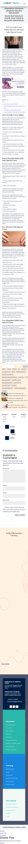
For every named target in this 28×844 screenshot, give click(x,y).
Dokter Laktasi (10, 784)
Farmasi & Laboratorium (13, 743)
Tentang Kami (10, 769)
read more (6, 576)
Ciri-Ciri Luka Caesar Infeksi (10, 104)
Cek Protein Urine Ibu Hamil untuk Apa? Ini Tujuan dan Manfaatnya (14, 643)
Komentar (6, 468)
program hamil (17, 382)
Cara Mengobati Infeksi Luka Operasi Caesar (14, 112)
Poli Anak (9, 728)
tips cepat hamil (6, 385)
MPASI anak (21, 377)
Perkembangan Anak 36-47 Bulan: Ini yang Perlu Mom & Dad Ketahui (12, 562)
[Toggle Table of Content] (3, 102)
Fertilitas (9, 737)
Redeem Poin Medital (12, 807)
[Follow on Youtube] (7, 438)
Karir (7, 816)
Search (25, 366)
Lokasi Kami (9, 775)
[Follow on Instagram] (12, 431)
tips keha (14, 385)
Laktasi (13, 372)
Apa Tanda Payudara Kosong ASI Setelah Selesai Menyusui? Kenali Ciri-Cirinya (13, 602)
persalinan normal (16, 380)
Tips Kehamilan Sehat (7, 388)
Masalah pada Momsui (7, 374)
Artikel (4, 416)
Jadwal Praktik (10, 810)
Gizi (19, 369)
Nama (5, 485)
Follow (12, 427)
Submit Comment (20, 515)
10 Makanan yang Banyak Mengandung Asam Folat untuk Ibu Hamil (17, 400)
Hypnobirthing (10, 746)
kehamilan (23, 369)
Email (5, 493)
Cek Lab (9, 369)
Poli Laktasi (9, 731)
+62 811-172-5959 (12, 699)
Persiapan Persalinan (7, 382)
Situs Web (6, 500)
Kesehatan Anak (6, 372)
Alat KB (4, 369)
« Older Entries (5, 664)
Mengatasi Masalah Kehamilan (9, 377)
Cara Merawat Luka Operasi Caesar (12, 110)
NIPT (26, 377)
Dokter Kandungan (12, 778)
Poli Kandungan (11, 725)
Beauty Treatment (11, 749)
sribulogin (6, 564)
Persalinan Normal (11, 740)
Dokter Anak (10, 781)
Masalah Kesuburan (21, 372)
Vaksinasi (4, 391)
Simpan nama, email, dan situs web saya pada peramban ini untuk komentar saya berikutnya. (14, 509)
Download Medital (11, 804)
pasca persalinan (6, 380)
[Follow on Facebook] (7, 427)
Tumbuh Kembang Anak (20, 388)
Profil (8, 772)
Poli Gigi (8, 734)
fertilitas (14, 369)
